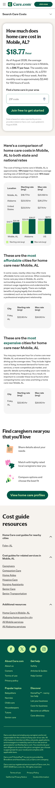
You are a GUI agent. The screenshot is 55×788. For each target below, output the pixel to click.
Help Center (36, 675)
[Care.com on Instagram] (44, 649)
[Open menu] (4, 4)
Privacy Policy (33, 773)
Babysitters (10, 693)
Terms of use (11, 675)
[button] (27, 14)
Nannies (9, 698)
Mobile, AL (12, 195)
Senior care (10, 717)
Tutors (8, 712)
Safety (34, 666)
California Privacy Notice (16, 777)
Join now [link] (43, 4)
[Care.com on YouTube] (33, 649)
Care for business (39, 706)
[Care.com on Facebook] (11, 649)
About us (9, 666)
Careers (9, 671)
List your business (39, 701)
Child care (10, 703)
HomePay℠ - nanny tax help (40, 694)
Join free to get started (27, 110)
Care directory (37, 715)
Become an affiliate (40, 710)
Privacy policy (11, 680)
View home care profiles (27, 495)
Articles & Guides (39, 671)
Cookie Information (41, 777)
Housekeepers (12, 707)
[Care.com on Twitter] (22, 649)
